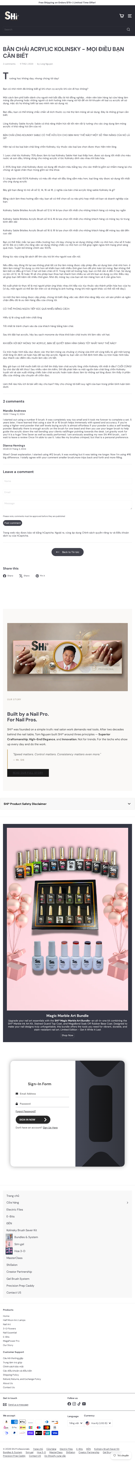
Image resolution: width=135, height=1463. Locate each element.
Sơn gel (29, 1452)
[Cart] (122, 16)
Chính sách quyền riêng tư (97, 532)
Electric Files (66, 1448)
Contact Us (9, 1387)
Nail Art (7, 1324)
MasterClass (56, 1452)
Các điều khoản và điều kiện (17, 1370)
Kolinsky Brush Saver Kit (106, 1448)
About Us (8, 1383)
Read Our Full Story (28, 772)
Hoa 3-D (41, 1452)
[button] (67, 803)
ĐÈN (88, 1448)
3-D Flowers (9, 1328)
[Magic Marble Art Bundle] (67, 919)
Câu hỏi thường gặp (13, 1358)
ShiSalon (70, 1452)
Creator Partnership (89, 1452)
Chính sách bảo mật (13, 1366)
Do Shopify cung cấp (55, 1455)
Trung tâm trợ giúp (12, 1362)
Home (6, 1316)
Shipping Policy (11, 1374)
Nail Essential (10, 1332)
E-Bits (6, 1336)
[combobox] (67, 29)
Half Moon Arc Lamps (14, 1320)
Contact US (35, 1455)
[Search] (128, 29)
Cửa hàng (51, 1448)
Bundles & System (12, 1452)
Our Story (8, 1345)
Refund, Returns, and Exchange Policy (22, 1379)
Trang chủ (38, 1448)
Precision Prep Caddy (14, 1455)
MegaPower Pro (11, 1340)
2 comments (9, 63)
